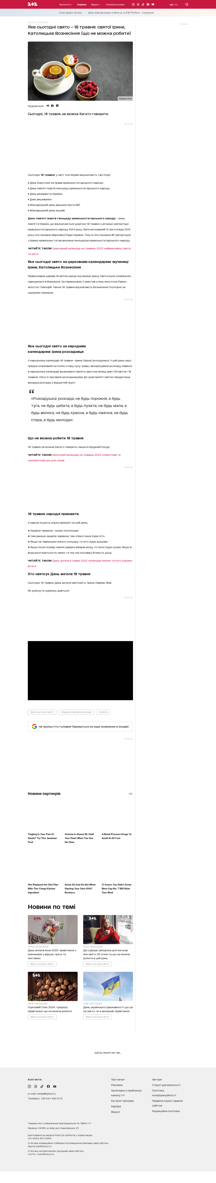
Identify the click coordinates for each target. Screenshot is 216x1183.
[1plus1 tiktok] (42, 1086)
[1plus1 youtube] (54, 1086)
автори (157, 1079)
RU (176, 4)
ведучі (115, 1111)
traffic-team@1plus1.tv (41, 1154)
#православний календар (76, 711)
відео (95, 4)
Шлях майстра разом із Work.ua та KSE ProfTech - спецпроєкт (121, 12)
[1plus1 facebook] (48, 1086)
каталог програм (122, 1100)
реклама (117, 1084)
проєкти (65, 4)
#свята (103, 711)
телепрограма (115, 4)
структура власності (166, 1084)
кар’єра (116, 1106)
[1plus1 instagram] (29, 1086)
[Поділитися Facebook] (52, 105)
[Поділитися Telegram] (47, 106)
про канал (118, 1079)
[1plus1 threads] (35, 1086)
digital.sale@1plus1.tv (40, 1146)
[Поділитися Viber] (57, 105)
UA (171, 4)
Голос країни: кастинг (70, 12)
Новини (81, 4)
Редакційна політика (166, 1110)
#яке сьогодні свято (42, 711)
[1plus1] (32, 4)
